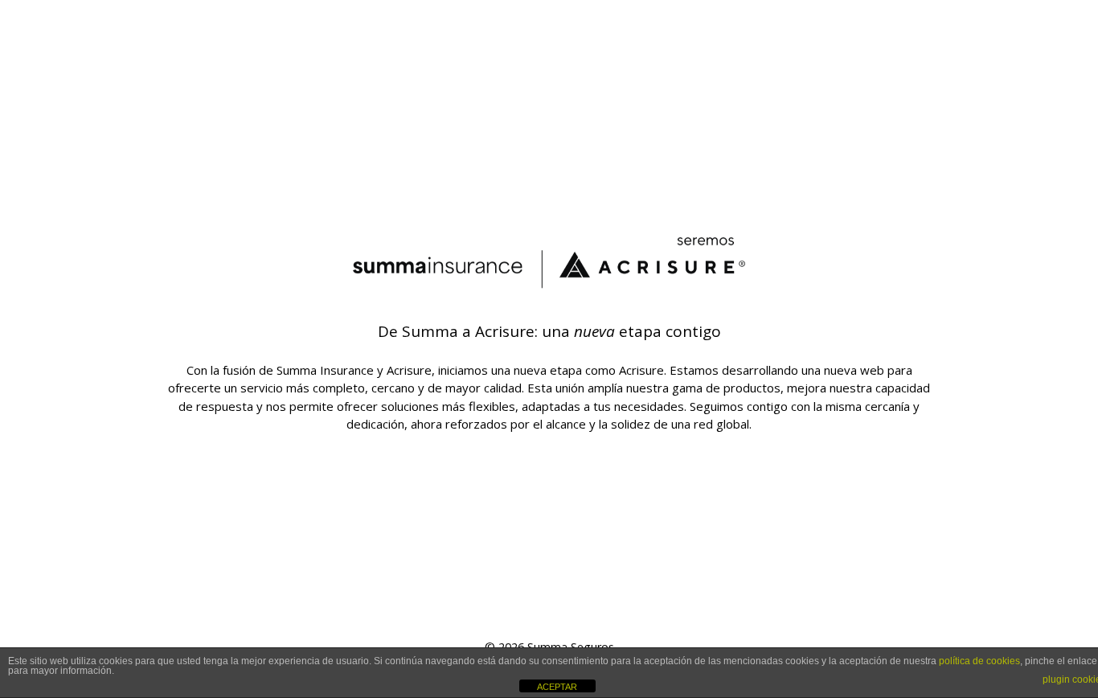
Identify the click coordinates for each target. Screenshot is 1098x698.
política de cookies (979, 661)
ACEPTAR (557, 687)
